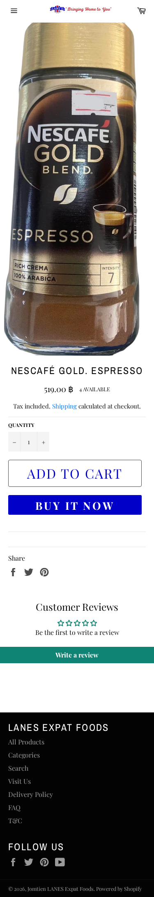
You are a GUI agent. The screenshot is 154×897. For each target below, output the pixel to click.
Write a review (77, 654)
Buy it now (75, 505)
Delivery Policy (30, 794)
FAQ (14, 807)
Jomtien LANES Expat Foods (61, 888)
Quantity (21, 425)
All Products (26, 741)
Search (18, 768)
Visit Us (19, 781)
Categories (24, 755)
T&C (15, 820)
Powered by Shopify (119, 888)
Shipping (64, 406)
